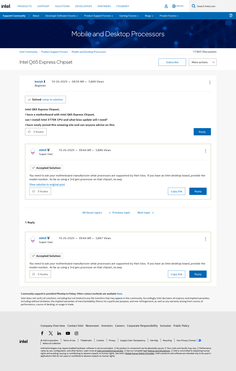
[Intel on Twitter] (51, 334)
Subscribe (172, 62)
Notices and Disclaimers (159, 350)
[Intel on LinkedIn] (59, 334)
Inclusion (165, 325)
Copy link (176, 191)
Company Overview (53, 325)
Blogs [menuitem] (148, 15)
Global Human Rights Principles (139, 353)
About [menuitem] (36, 15)
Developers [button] (83, 6)
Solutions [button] (62, 6)
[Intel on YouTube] (68, 334)
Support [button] (43, 6)
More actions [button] (200, 62)
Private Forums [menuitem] (168, 15)
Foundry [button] (122, 6)
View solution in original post (47, 184)
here (119, 293)
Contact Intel (75, 325)
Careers (120, 325)
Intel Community (28, 51)
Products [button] (25, 6)
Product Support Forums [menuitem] (97, 15)
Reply (202, 132)
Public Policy (181, 325)
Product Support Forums (54, 51)
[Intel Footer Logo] (24, 341)
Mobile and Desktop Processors (89, 51)
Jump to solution (47, 99)
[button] (209, 82)
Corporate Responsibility (142, 325)
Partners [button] (104, 6)
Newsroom (92, 325)
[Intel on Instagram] (76, 334)
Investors (107, 325)
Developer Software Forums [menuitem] (60, 15)
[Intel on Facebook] (42, 334)
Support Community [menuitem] (14, 15)
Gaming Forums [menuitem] (127, 15)
